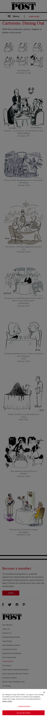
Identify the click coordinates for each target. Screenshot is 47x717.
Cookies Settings (24, 706)
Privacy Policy (7, 701)
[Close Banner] (44, 692)
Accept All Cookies (23, 713)
